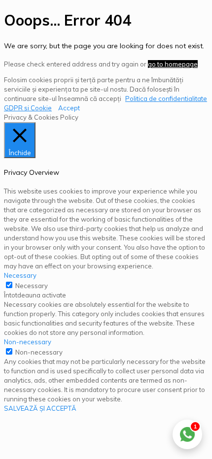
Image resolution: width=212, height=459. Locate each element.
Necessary (31, 286)
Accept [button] (69, 108)
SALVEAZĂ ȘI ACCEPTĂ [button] (40, 408)
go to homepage (173, 64)
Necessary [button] (20, 275)
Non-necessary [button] (27, 342)
